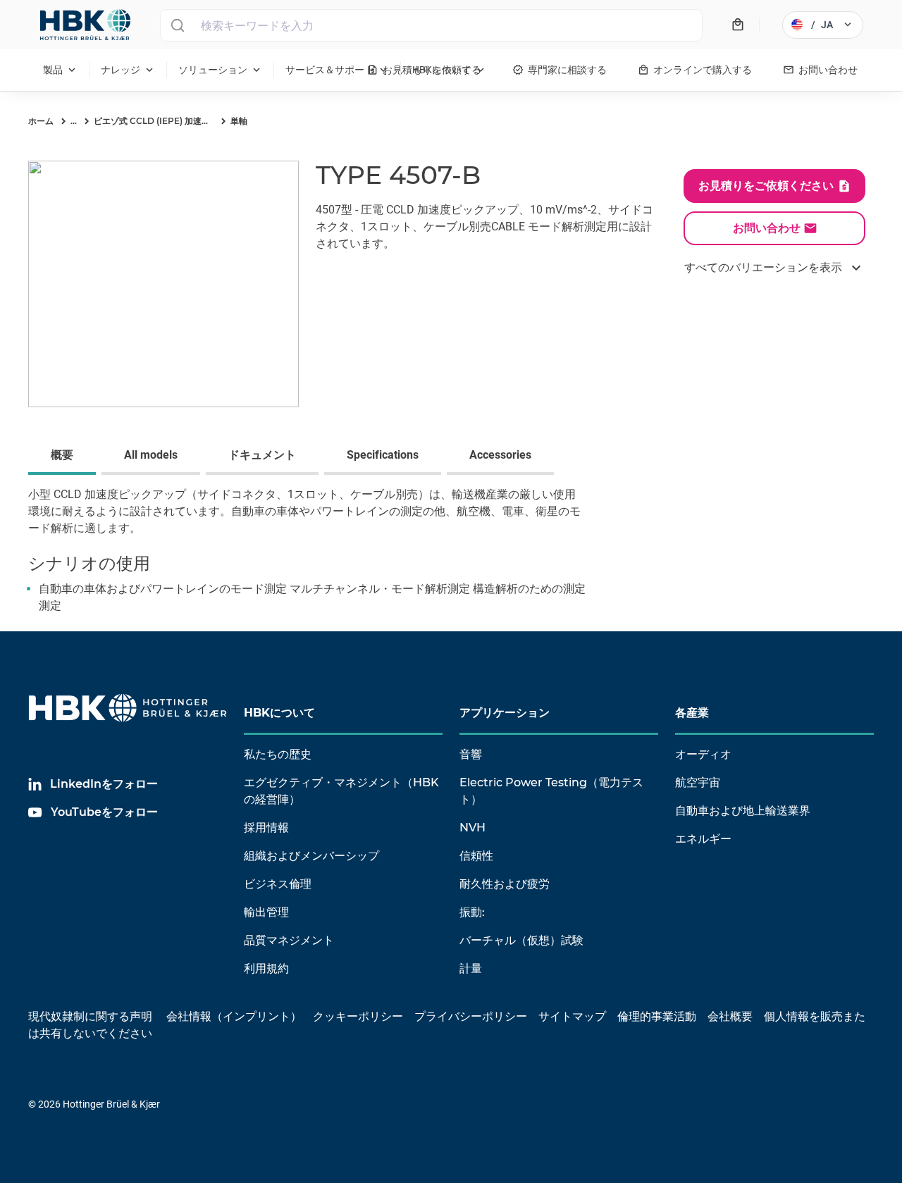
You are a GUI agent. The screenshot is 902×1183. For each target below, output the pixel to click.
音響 (470, 754)
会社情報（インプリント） (234, 1016)
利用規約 (266, 968)
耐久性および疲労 (504, 884)
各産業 (692, 712)
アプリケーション (504, 712)
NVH (472, 827)
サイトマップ (572, 1016)
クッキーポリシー (358, 1016)
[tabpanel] (451, 558)
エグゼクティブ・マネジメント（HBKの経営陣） (341, 791)
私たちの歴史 (277, 754)
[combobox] (431, 25)
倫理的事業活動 (656, 1016)
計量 (470, 968)
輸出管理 (266, 912)
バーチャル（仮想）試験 (521, 940)
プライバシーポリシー (470, 1016)
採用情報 (266, 827)
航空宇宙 (697, 782)
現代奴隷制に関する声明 (90, 1016)
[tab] (64, 456)
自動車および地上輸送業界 (742, 810)
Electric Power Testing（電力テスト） (551, 791)
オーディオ (703, 754)
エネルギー (703, 839)
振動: (472, 912)
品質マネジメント (289, 940)
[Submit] (177, 25)
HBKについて (279, 712)
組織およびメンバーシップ (311, 855)
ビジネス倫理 (277, 884)
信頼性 (476, 855)
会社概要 (730, 1016)
